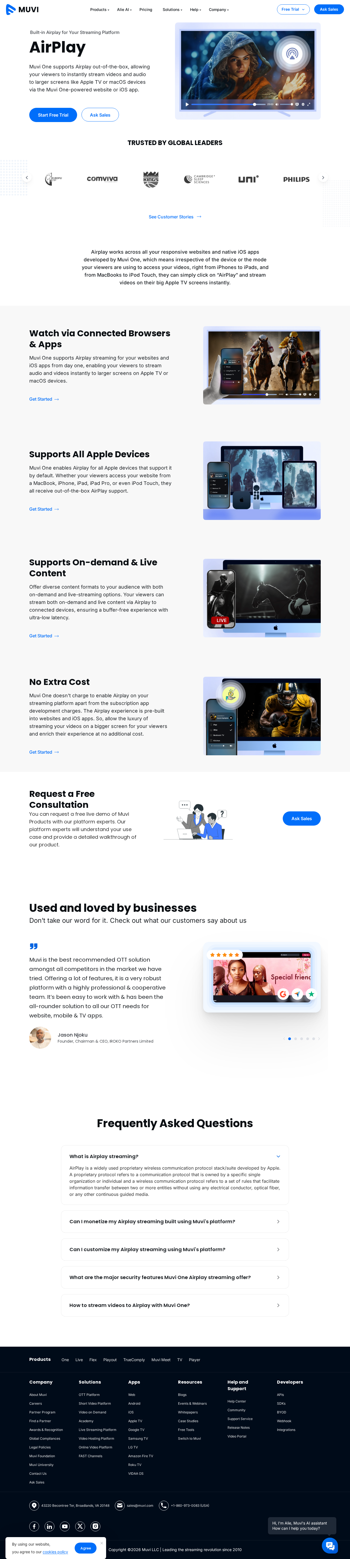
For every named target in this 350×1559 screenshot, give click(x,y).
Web (131, 1395)
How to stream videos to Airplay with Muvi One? (129, 1305)
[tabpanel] (175, 995)
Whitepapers (188, 1412)
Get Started (40, 399)
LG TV (133, 1447)
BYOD (281, 1412)
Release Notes (239, 1427)
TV (179, 1359)
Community (237, 1410)
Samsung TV (138, 1438)
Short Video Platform (95, 1403)
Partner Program (42, 1412)
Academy (86, 1421)
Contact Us (37, 1473)
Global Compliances (44, 1438)
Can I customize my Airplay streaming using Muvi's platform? (147, 1249)
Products (98, 9)
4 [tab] (307, 1038)
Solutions (171, 9)
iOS (131, 1412)
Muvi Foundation (42, 1456)
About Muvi (38, 1395)
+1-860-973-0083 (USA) (190, 1505)
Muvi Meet (161, 1359)
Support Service (240, 1419)
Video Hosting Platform (96, 1438)
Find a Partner (40, 1421)
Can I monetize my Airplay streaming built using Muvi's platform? (152, 1221)
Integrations (286, 1430)
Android (134, 1403)
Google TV (136, 1430)
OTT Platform (89, 1395)
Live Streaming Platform (97, 1430)
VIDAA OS (136, 1473)
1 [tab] (289, 1038)
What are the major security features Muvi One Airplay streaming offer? (160, 1277)
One (65, 1359)
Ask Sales (329, 9)
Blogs (182, 1395)
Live (79, 1359)
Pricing (145, 9)
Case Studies (188, 1421)
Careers (35, 1403)
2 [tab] (295, 1038)
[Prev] (27, 177)
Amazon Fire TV (140, 1456)
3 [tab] (301, 1038)
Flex (93, 1359)
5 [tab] (313, 1038)
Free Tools (186, 1430)
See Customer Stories (171, 216)
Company (217, 9)
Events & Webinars (192, 1403)
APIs (280, 1395)
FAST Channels (90, 1456)
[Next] (323, 177)
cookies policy (55, 1551)
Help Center (237, 1401)
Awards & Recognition (46, 1430)
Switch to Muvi (189, 1438)
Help (194, 9)
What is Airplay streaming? (103, 1156)
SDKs (281, 1403)
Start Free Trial (53, 115)
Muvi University (41, 1465)
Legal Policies (40, 1447)
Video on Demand (92, 1412)
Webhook (284, 1421)
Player (194, 1359)
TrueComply (134, 1359)
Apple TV (135, 1421)
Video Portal (237, 1436)
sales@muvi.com (140, 1505)
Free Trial (290, 9)
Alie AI (123, 9)
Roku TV (134, 1465)
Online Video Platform (95, 1447)
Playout (110, 1359)
